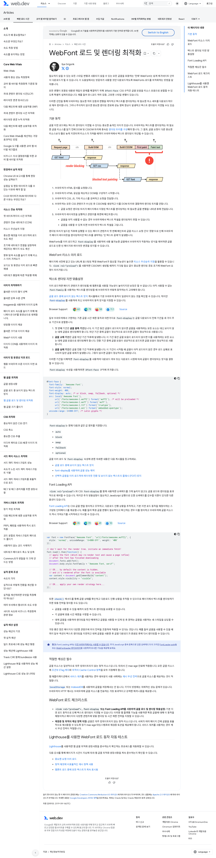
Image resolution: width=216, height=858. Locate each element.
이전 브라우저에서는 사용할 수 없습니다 (92, 644)
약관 (45, 852)
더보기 (194, 19)
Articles (9, 13)
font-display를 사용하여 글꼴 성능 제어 (75, 470)
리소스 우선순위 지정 (144, 261)
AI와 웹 (7, 19)
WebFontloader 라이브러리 (68, 648)
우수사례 (120, 3)
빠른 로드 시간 (23, 19)
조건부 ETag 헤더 (60, 670)
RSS (190, 838)
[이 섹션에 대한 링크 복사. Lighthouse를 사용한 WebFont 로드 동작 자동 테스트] (130, 737)
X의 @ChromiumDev (198, 822)
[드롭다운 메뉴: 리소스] (50, 3)
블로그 (106, 3)
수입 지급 (100, 19)
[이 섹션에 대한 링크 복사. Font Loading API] (74, 485)
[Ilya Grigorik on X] (63, 69)
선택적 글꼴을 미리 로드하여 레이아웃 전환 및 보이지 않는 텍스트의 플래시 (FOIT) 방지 (98, 475)
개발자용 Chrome (170, 822)
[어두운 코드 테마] (175, 378)
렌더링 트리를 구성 (118, 129)
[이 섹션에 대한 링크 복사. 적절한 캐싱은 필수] (74, 659)
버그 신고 (140, 822)
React (181, 19)
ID (65, 19)
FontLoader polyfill (168, 644)
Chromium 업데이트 (171, 826)
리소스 (43, 3)
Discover (62, 3)
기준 (75, 3)
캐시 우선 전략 (130, 676)
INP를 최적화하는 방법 (141, 19)
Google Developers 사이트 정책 (83, 798)
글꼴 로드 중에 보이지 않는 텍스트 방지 (68, 296)
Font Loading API (58, 506)
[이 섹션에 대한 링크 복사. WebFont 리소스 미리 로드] (84, 255)
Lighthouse (55, 746)
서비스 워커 (76, 676)
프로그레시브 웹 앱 (81, 19)
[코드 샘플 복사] (178, 378)
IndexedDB (77, 687)
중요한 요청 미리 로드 (66, 759)
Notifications (117, 19)
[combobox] (157, 3)
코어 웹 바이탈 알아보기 (46, 19)
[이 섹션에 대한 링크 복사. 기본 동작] (63, 119)
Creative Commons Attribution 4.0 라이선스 (99, 794)
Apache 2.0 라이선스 (161, 794)
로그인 (210, 3)
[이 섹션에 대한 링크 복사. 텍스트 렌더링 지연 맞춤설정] (85, 279)
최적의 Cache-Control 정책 (86, 670)
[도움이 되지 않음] (172, 44)
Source (123, 309)
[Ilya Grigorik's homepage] (67, 69)
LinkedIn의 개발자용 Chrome (197, 832)
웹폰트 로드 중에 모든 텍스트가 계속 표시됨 (76, 769)
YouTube (192, 826)
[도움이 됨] (168, 44)
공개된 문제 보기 (143, 826)
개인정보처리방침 (57, 852)
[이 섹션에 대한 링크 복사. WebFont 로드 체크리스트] (90, 700)
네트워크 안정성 (165, 19)
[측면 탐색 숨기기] (35, 853)
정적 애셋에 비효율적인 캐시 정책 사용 (74, 764)
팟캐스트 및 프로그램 (171, 836)
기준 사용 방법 (90, 3)
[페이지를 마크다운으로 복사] (154, 53)
